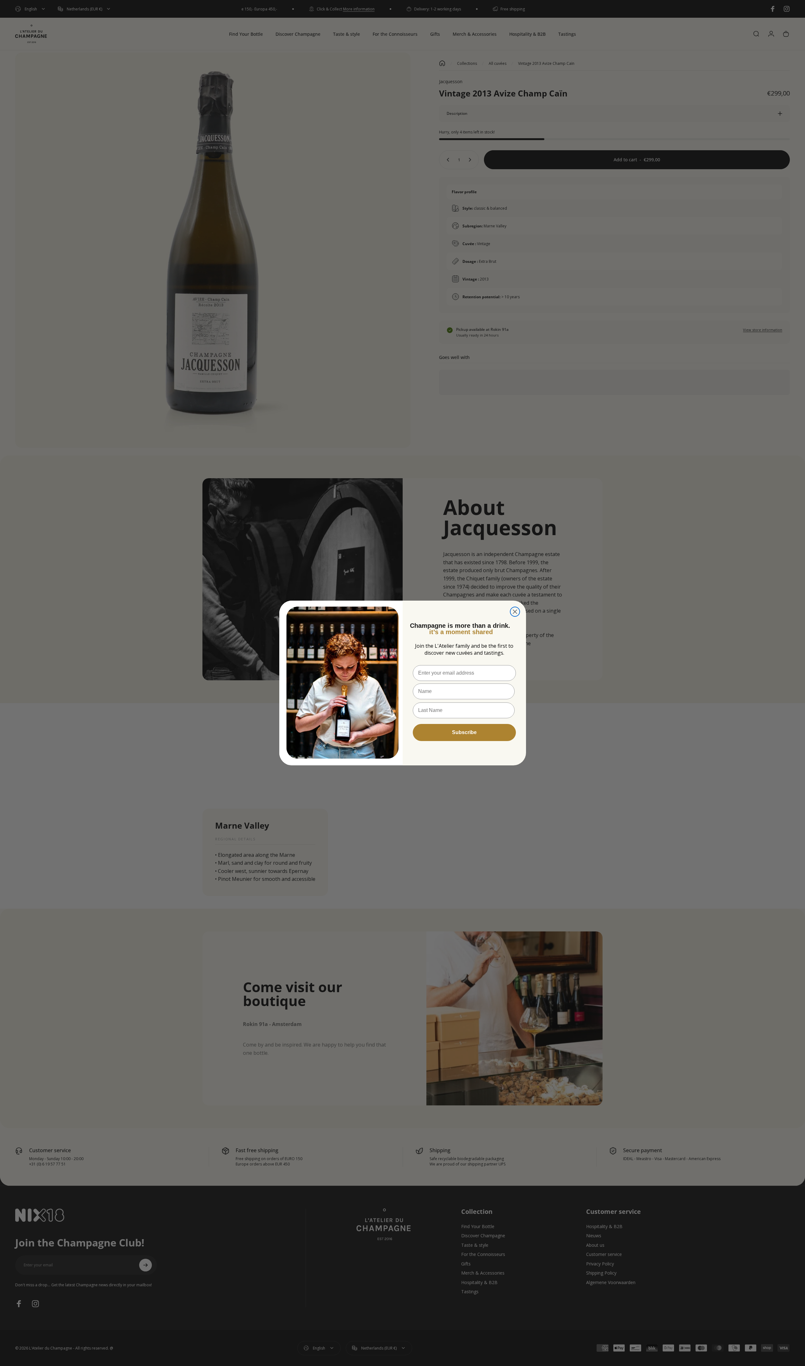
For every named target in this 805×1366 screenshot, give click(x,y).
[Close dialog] (515, 611)
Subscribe (464, 732)
